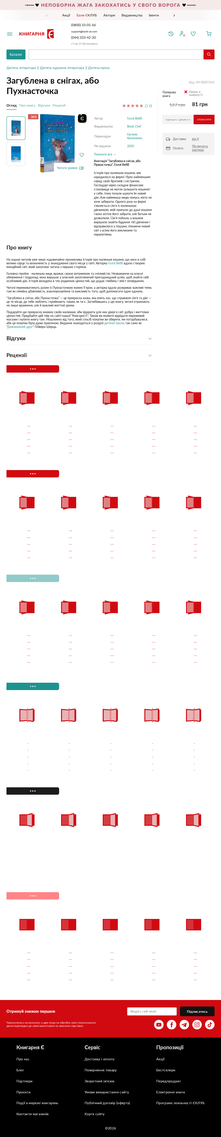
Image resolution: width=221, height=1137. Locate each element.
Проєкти (23, 1092)
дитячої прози (114, 323)
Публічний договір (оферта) (107, 1103)
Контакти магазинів (32, 1114)
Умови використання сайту (107, 1092)
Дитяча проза (99, 67)
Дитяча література (21, 67)
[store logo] (37, 34)
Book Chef (134, 126)
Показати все (103, 154)
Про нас (23, 1059)
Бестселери (165, 1070)
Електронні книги (170, 1092)
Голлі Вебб (134, 118)
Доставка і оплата (99, 1059)
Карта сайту (95, 1114)
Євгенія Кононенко (134, 136)
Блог (20, 1070)
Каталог (16, 54)
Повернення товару (101, 1070)
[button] (17, 127)
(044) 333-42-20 (83, 37)
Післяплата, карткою (200, 148)
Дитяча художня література (62, 67)
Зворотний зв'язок (99, 1081)
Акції (160, 1059)
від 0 (195, 139)
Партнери (24, 1081)
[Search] (209, 54)
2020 (130, 146)
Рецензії (59, 105)
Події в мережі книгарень (37, 1103)
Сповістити (204, 119)
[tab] (79, 247)
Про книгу (27, 105)
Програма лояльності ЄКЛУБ (180, 1103)
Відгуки (44, 105)
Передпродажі (168, 1081)
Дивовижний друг (20, 327)
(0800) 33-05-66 (84, 25)
